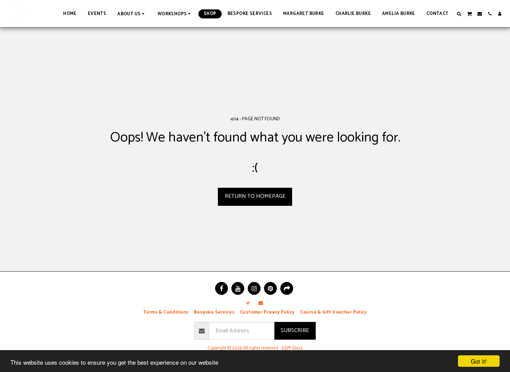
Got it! (479, 361)
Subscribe (295, 330)
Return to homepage (255, 196)
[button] (132, 13)
